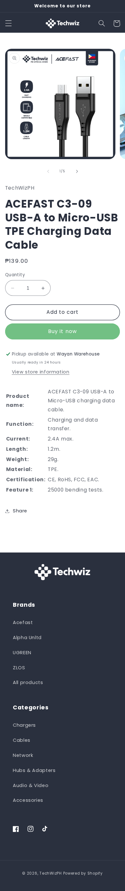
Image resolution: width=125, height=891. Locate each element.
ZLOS (19, 667)
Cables (21, 740)
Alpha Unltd (27, 637)
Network (23, 755)
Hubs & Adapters (34, 770)
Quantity (15, 275)
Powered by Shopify (83, 873)
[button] (8, 23)
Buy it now (62, 331)
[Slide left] (48, 171)
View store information (41, 372)
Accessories (28, 800)
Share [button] (20, 511)
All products (28, 682)
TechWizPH (50, 873)
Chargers (24, 725)
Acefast (23, 622)
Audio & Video (30, 785)
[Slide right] (77, 171)
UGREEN (22, 652)
